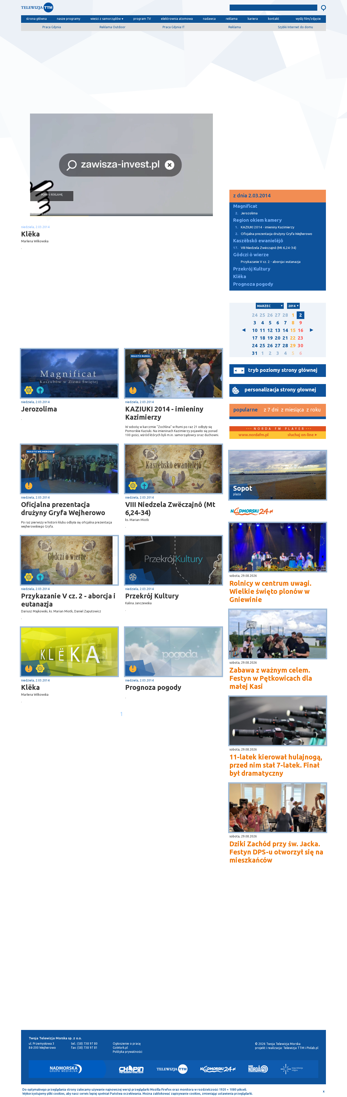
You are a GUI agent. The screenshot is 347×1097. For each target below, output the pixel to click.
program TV (142, 18)
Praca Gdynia (51, 27)
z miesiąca (292, 409)
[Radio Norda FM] (258, 1069)
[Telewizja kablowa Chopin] (131, 1069)
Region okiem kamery (257, 220)
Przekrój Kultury (152, 596)
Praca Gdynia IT (174, 27)
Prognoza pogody (153, 687)
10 (255, 330)
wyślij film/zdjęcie (308, 18)
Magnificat (245, 206)
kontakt (273, 18)
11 (262, 330)
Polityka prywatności (127, 1051)
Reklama (234, 27)
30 (300, 345)
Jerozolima (39, 409)
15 (293, 330)
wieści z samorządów (105, 18)
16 (300, 330)
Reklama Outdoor (112, 27)
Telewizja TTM (293, 1048)
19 (270, 338)
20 (277, 338)
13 (277, 330)
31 (255, 353)
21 (285, 338)
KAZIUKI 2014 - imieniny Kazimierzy (164, 413)
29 (293, 345)
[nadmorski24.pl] (277, 512)
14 (285, 330)
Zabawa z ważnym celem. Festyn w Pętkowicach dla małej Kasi (270, 678)
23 (300, 338)
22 (293, 338)
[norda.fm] (253, 435)
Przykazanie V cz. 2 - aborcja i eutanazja (68, 600)
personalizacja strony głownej (280, 389)
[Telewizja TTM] (171, 1069)
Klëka (30, 687)
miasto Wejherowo (40, 451)
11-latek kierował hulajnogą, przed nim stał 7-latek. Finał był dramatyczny (275, 765)
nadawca (209, 18)
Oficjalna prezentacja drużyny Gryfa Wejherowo (63, 508)
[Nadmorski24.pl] (218, 1069)
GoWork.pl (120, 1047)
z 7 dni (271, 409)
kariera (253, 18)
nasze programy (68, 18)
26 (270, 315)
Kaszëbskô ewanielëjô (258, 240)
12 (270, 330)
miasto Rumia (140, 356)
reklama (232, 18)
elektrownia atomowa (177, 18)
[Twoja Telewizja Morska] (74, 8)
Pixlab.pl (312, 1048)
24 (255, 315)
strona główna (36, 18)
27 (277, 315)
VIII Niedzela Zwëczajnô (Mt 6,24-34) (170, 508)
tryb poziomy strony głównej (282, 370)
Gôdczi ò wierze (251, 254)
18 (262, 338)
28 (285, 315)
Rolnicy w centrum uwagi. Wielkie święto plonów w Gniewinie (270, 591)
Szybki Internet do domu (295, 27)
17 (255, 338)
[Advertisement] (173, 70)
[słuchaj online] (302, 435)
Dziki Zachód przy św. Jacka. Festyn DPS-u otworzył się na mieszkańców (276, 852)
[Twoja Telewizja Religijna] (292, 1069)
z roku (313, 409)
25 (262, 315)
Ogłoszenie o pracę (127, 1043)
